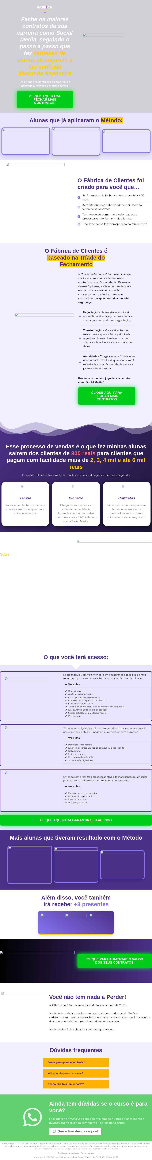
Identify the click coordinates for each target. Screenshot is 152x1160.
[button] (76, 1062)
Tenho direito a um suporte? (66, 1084)
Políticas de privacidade (68, 1153)
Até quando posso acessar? (66, 1073)
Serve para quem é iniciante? (66, 1062)
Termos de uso (87, 1153)
